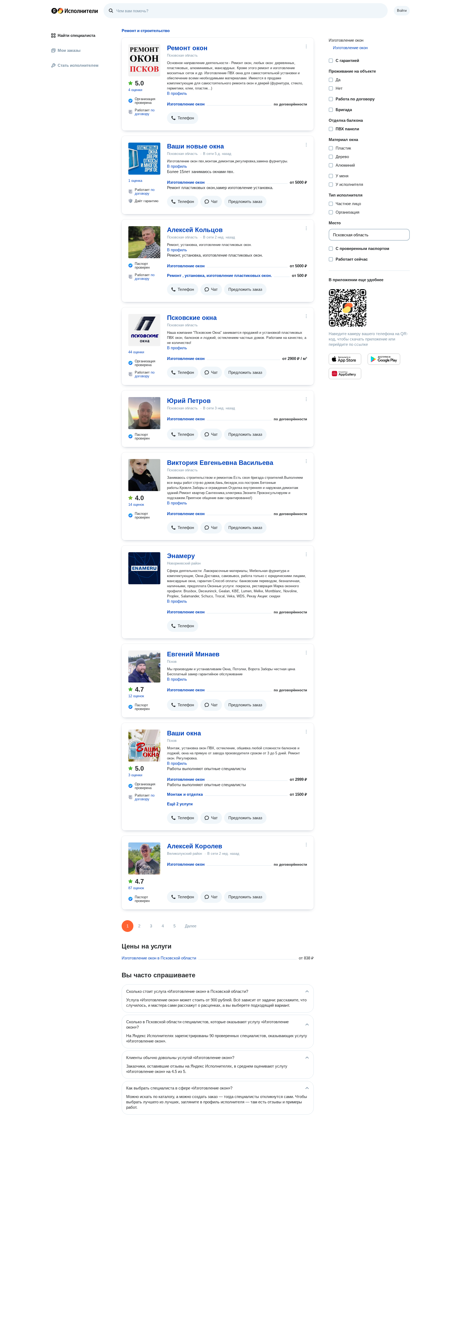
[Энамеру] (144, 568)
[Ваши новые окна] (144, 159)
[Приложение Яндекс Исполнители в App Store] (345, 359)
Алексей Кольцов (195, 229)
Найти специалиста (76, 35)
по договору (144, 112)
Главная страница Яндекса (54, 11)
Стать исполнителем (78, 65)
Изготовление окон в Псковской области (159, 958)
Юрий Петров (189, 400)
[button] (182, 118)
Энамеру (181, 555)
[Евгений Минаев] (144, 666)
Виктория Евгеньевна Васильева (220, 462)
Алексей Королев (194, 846)
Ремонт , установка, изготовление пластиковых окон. (219, 275)
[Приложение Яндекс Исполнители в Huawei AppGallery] (345, 373)
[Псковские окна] (144, 330)
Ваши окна (184, 733)
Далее (190, 926)
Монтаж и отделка (185, 794)
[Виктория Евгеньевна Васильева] (144, 475)
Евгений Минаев (193, 654)
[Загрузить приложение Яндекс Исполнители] (369, 308)
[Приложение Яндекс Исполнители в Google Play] (384, 359)
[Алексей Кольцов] (144, 242)
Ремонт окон (187, 48)
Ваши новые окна (195, 146)
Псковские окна (192, 317)
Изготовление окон (186, 104)
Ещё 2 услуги (180, 804)
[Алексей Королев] (144, 858)
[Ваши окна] (144, 746)
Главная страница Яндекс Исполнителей (74, 11)
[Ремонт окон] (144, 60)
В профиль (177, 93)
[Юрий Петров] (144, 413)
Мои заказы (69, 50)
